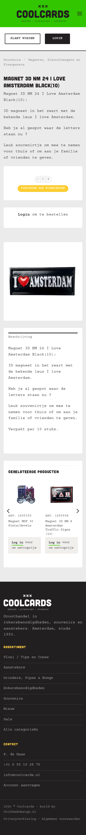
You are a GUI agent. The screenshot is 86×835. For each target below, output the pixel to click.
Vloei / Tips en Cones (26, 658)
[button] (79, 13)
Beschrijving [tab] (20, 337)
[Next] (77, 520)
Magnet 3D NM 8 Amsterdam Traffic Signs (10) (58, 528)
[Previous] (8, 520)
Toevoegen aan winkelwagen (43, 188)
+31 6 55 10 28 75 (22, 765)
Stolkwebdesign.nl (20, 812)
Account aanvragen (22, 786)
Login (24, 215)
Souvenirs (12, 60)
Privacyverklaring (20, 819)
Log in (17, 543)
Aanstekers (14, 668)
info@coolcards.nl (22, 775)
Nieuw (9, 709)
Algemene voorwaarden (61, 819)
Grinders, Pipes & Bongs (28, 678)
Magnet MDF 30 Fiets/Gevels (20, 524)
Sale (8, 720)
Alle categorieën (21, 730)
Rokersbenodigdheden (24, 688)
